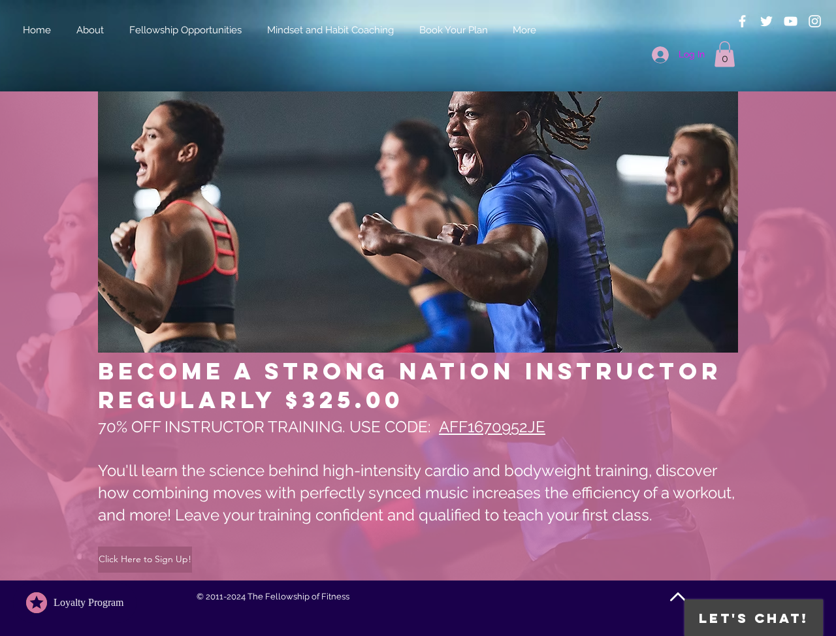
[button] (724, 54)
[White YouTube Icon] (790, 21)
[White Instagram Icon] (815, 21)
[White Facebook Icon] (742, 21)
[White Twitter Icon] (766, 21)
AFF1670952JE (492, 426)
